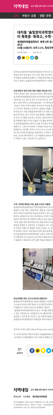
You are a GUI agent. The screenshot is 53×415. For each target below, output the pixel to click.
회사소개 (17, 396)
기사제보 (26, 396)
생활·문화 (45, 15)
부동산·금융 (29, 15)
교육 (16, 15)
